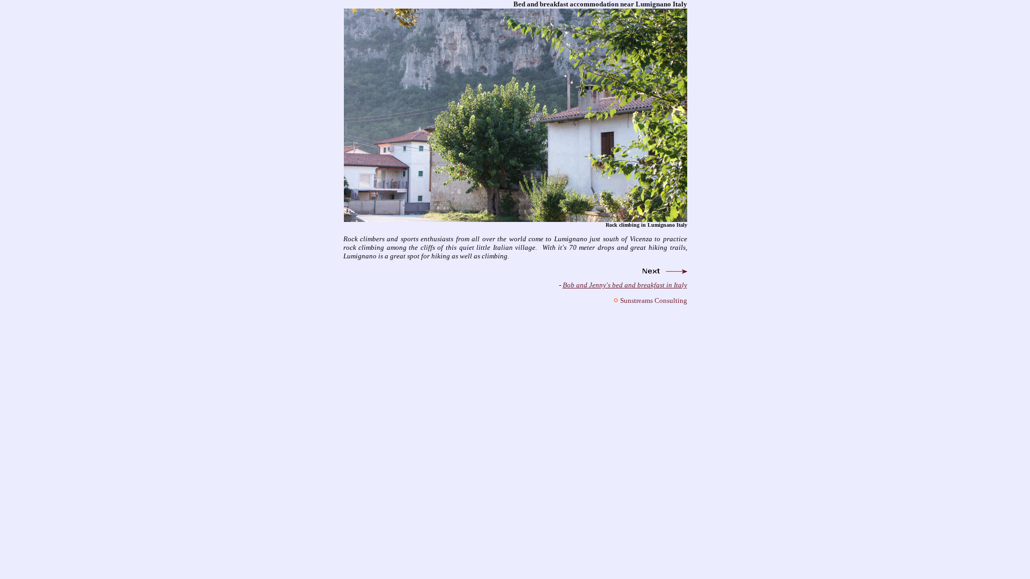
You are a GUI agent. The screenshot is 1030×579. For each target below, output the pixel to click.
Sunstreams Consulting (653, 300)
